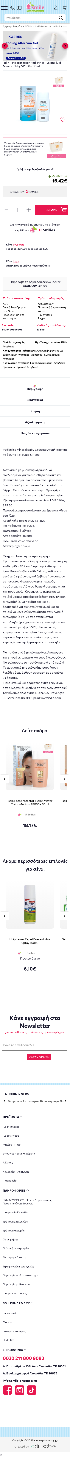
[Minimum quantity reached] (6, 210)
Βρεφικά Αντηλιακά (27, 367)
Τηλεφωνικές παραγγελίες (18, 1266)
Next (64, 778)
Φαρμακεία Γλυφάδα (15, 1212)
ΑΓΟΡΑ (51, 209)
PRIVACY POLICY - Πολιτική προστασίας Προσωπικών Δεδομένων (27, 1201)
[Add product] (28, 210)
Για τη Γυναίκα (11, 1126)
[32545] (35, 103)
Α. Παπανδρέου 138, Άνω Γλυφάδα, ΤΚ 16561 (34, 1366)
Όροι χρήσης (10, 1239)
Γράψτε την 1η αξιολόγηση (34, 169)
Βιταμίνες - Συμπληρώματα (19, 1153)
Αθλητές (8, 1162)
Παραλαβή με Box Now (16, 1284)
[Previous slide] (5, 46)
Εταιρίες (17, 26)
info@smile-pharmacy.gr (20, 1380)
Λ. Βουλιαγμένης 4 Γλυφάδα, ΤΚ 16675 (30, 1373)
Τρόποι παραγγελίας (15, 1221)
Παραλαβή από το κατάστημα (20, 1275)
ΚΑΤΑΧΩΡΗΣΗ (39, 1057)
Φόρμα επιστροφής (15, 1293)
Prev (4, 778)
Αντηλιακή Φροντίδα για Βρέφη (35, 362)
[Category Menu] (4, 8)
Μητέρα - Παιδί (12, 1144)
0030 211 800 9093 (23, 1358)
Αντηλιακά (8, 346)
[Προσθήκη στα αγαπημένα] (62, 120)
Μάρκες (7, 1322)
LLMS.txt (8, 1339)
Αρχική (7, 26)
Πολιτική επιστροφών (16, 1248)
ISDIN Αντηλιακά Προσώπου (26, 354)
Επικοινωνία (10, 1313)
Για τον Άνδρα (11, 1135)
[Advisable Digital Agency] (35, 1445)
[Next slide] (65, 46)
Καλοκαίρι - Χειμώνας (16, 1171)
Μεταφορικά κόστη (14, 1257)
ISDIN (28, 26)
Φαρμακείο (10, 1180)
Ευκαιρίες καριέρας (14, 1330)
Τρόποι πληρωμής (13, 1230)
